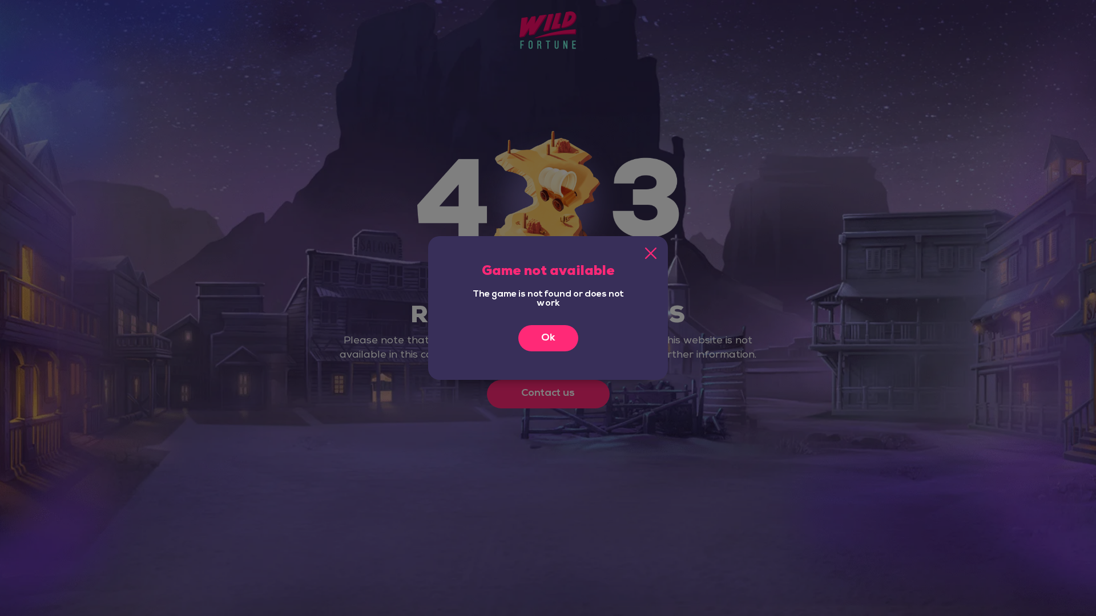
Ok (548, 338)
